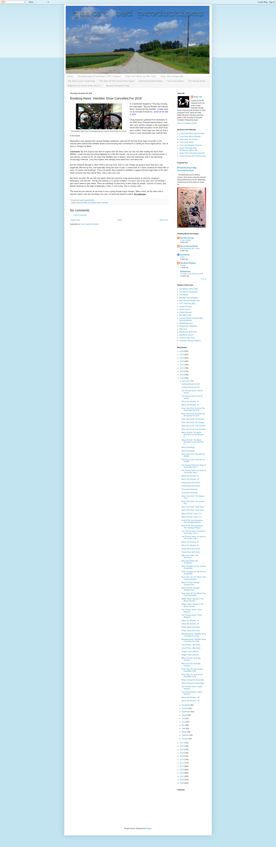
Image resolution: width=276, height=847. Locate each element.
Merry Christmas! (188, 447)
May (184, 725)
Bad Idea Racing (187, 238)
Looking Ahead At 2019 (191, 384)
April (184, 728)
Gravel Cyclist (184, 309)
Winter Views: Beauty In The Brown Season (192, 600)
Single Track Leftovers (190, 652)
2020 (182, 371)
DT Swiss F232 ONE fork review (191, 274)
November (186, 705)
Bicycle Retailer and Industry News (89, 202)
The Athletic (183, 295)
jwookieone (184, 255)
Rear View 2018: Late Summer (194, 426)
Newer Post (75, 220)
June (184, 722)
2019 (182, 375)
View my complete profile (187, 123)
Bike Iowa (183, 329)
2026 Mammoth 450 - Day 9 (190, 248)
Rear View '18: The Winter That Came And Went (194, 578)
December (186, 381)
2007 (182, 776)
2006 (182, 780)
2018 (182, 378)
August (185, 715)
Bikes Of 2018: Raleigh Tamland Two (191, 584)
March (184, 732)
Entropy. (183, 265)
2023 (182, 361)
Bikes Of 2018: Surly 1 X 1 (192, 514)
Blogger (148, 828)
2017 (182, 743)
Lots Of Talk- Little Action (191, 645)
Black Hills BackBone (189, 246)
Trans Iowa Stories (175, 81)
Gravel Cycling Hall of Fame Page (192, 156)
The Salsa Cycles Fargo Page (81, 81)
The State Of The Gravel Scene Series (116, 81)
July (183, 718)
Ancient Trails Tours (187, 338)
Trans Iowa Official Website (190, 136)
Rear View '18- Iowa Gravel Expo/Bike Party (192, 670)
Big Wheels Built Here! (188, 332)
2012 (182, 760)
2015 (182, 750)
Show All (203, 279)
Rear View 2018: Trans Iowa (193, 507)
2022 (182, 365)
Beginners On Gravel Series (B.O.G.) (84, 86)
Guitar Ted (198, 97)
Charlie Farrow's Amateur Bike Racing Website (191, 319)
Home (70, 76)
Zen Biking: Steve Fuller (188, 289)
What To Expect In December (193, 680)
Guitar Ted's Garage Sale (171, 76)
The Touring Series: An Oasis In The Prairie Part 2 (194, 466)
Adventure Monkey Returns (190, 341)
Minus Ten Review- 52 (190, 402)
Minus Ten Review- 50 (190, 542)
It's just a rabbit (185, 240)
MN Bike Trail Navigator (188, 298)
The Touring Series (196, 81)
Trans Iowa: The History (188, 139)
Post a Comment (80, 215)
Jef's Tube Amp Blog (187, 304)
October (185, 708)
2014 (182, 753)
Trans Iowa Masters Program (190, 145)
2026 (182, 351)
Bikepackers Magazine (188, 326)
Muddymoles (185, 272)
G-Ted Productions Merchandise (192, 133)
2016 (182, 746)
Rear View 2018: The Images (193, 419)
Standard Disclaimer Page (118, 86)
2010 (182, 766)
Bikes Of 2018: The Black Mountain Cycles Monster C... (193, 435)
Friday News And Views (191, 483)
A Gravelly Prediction (190, 489)
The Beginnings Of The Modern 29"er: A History (99, 76)
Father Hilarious (185, 312)
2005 (182, 783)
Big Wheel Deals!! (186, 335)
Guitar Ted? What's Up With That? (140, 76)
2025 (182, 355)
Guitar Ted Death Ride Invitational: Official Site (188, 149)
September (186, 712)
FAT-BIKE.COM (185, 315)
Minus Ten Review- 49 (190, 621)
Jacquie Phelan (185, 307)
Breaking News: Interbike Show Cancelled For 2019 (194, 635)
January (185, 739)
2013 (182, 756)
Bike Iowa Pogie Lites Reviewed (190, 556)
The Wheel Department (188, 292)
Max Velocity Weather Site (189, 301)
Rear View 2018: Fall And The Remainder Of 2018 (193, 409)
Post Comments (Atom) (90, 224)
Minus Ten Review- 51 (190, 476)
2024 (182, 358)
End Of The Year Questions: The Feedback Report (192, 521)
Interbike (105, 202)
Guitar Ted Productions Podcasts (192, 153)
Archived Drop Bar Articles (150, 81)
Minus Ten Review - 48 (190, 697)
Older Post (164, 220)
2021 (182, 368)
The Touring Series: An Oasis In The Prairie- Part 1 (194, 532)
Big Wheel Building (187, 263)
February (185, 735)
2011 (182, 763)
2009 (182, 770)
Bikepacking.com (186, 323)
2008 (182, 773)
